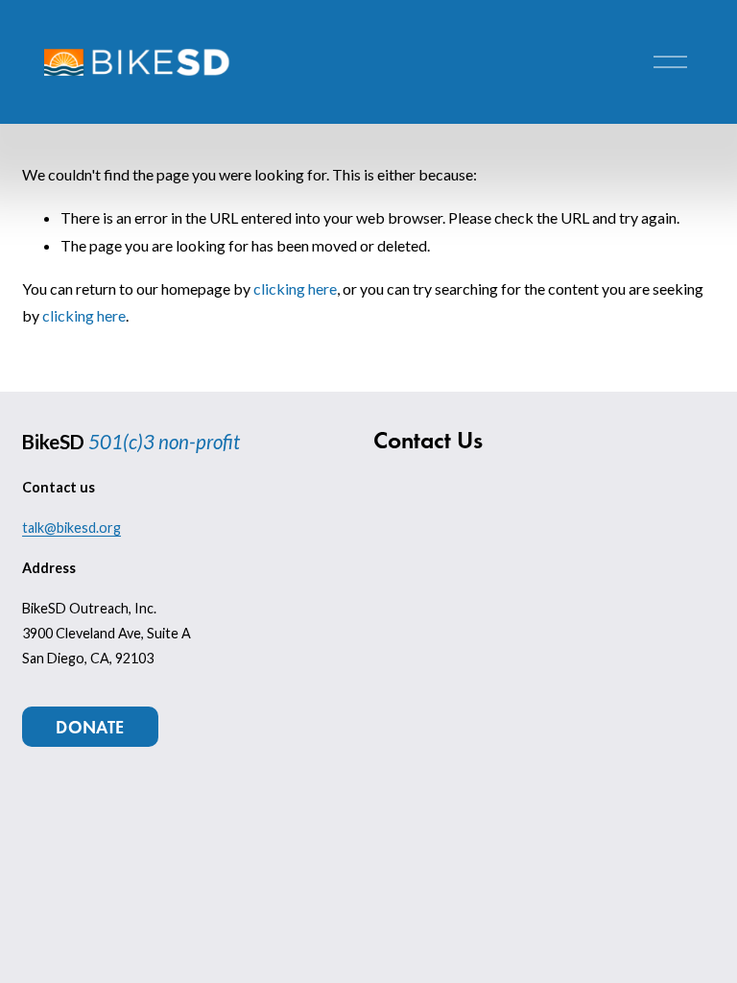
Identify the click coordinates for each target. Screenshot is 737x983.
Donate (90, 727)
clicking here (295, 288)
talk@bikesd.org (71, 527)
